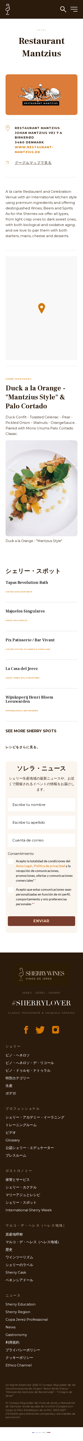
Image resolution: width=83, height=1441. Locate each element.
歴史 (9, 1249)
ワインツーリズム (19, 1257)
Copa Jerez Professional (27, 1319)
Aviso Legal (24, 866)
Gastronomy (16, 1334)
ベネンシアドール (19, 1280)
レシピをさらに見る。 (23, 747)
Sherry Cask (16, 1272)
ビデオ (11, 1132)
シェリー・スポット (21, 1202)
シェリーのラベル (19, 1265)
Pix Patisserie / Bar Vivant (30, 640)
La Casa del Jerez (22, 668)
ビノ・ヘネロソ (18, 1055)
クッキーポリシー (19, 1357)
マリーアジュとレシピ (23, 1195)
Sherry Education (21, 1304)
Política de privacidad (49, 866)
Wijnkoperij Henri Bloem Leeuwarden (29, 699)
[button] (42, 308)
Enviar (41, 921)
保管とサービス (18, 1179)
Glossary (13, 1140)
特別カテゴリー (18, 1078)
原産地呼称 (14, 1234)
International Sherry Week (29, 1210)
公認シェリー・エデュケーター (30, 1148)
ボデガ (11, 1093)
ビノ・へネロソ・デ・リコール (30, 1063)
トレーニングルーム (21, 1125)
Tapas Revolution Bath (27, 582)
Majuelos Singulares (25, 611)
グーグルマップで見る (33, 162)
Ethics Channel (19, 1365)
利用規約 (12, 1342)
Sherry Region (18, 1312)
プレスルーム (16, 1155)
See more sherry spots (31, 731)
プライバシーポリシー (23, 1350)
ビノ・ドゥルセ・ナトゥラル (28, 1070)
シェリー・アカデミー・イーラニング (35, 1117)
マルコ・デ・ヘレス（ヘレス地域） (33, 1242)
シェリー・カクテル (21, 1187)
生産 (9, 1085)
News (10, 1327)
